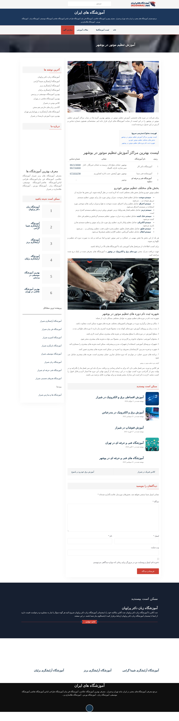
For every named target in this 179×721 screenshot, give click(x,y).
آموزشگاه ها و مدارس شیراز (49, 395)
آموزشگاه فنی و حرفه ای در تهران (124, 442)
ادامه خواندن (90, 622)
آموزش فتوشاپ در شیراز (129, 427)
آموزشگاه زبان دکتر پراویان (49, 77)
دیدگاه (156, 502)
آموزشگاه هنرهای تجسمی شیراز (48, 378)
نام (110, 536)
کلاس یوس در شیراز (51, 103)
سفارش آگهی (68, 30)
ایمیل (156, 536)
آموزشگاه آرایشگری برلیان (49, 90)
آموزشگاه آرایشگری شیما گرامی (46, 81)
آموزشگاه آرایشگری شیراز (50, 321)
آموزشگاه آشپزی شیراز (52, 337)
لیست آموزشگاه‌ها (102, 30)
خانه (114, 30)
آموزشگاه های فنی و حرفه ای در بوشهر (121, 458)
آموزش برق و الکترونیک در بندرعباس (123, 412)
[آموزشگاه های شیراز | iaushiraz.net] (143, 4)
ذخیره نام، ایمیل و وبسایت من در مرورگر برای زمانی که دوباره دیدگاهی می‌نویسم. (126, 562)
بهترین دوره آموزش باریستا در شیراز (45, 116)
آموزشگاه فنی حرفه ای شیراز (49, 370)
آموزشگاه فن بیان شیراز (51, 329)
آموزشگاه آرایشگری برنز (50, 86)
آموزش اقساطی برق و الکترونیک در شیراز (120, 397)
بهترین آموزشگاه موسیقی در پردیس (45, 94)
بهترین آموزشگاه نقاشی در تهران (46, 99)
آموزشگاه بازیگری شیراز (51, 346)
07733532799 (75, 173)
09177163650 (75, 168)
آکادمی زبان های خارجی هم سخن (46, 107)
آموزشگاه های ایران (89, 12)
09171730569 (75, 165)
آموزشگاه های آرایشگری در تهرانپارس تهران (42, 112)
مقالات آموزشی (82, 30)
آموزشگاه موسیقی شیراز (51, 354)
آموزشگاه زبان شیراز (52, 362)
